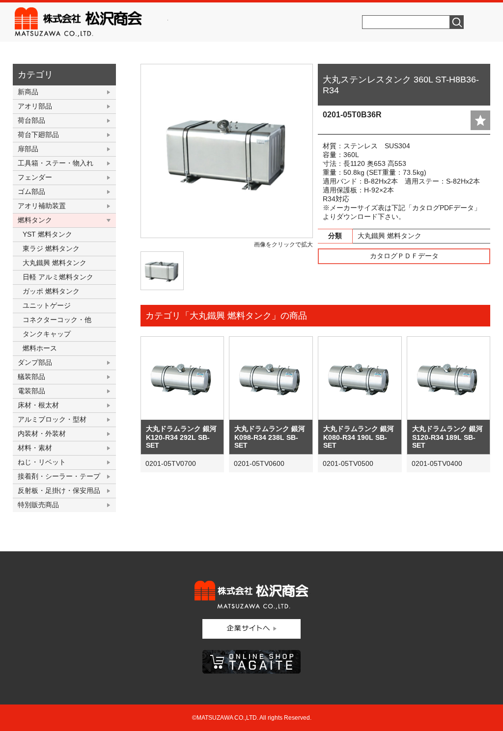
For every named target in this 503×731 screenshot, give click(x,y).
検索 (457, 22)
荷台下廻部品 (38, 134)
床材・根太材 (38, 405)
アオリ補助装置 (42, 206)
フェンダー (35, 177)
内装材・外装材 (42, 433)
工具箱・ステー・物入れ (55, 163)
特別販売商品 (38, 505)
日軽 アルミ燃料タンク (58, 277)
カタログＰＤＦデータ (404, 256)
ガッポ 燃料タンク (51, 291)
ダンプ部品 (35, 362)
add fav (480, 120)
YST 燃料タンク (47, 234)
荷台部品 (31, 120)
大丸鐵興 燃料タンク (54, 263)
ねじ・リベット (42, 462)
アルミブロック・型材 (52, 419)
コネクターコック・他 (57, 320)
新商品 (28, 92)
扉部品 (28, 149)
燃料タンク (35, 220)
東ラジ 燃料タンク (51, 248)
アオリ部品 (35, 106)
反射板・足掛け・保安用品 (59, 490)
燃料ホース (40, 348)
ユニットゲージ (47, 305)
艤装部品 (31, 376)
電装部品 (31, 391)
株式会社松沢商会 (91, 22)
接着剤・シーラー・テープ (59, 476)
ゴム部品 (31, 191)
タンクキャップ (47, 334)
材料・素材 (35, 448)
